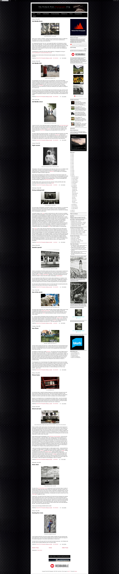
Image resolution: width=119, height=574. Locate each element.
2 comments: (55, 459)
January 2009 (74, 208)
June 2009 (73, 185)
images (63, 450)
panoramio (48, 351)
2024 (72, 156)
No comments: (56, 58)
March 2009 (74, 205)
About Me (38, 13)
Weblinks (34, 16)
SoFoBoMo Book (37, 21)
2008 (72, 210)
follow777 (69, 571)
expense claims (60, 317)
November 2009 (74, 178)
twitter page (34, 494)
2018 (72, 163)
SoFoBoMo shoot (37, 101)
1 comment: (55, 184)
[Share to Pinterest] (65, 58)
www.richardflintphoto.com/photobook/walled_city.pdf (42, 52)
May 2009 (73, 186)
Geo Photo (35, 328)
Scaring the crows (37, 513)
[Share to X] (63, 58)
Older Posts (65, 547)
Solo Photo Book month (42, 488)
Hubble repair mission (46, 310)
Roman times (42, 130)
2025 (72, 155)
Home (34, 13)
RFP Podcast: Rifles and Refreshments (77, 230)
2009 (72, 175)
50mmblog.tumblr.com (74, 355)
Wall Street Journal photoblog (54, 436)
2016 (72, 166)
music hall (39, 274)
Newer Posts (35, 547)
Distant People (73, 238)
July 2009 (73, 183)
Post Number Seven (74, 239)
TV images (54, 454)
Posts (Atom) (39, 550)
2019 (72, 162)
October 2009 (74, 179)
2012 (72, 171)
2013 (72, 170)
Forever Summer (73, 237)
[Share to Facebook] (64, 58)
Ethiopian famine (48, 451)
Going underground (38, 190)
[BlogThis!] (63, 58)
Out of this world (37, 292)
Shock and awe (36, 408)
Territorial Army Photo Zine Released (76, 222)
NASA (55, 320)
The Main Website (46, 13)
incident (35, 228)
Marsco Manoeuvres (74, 130)
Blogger (76, 571)
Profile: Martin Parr (78, 122)
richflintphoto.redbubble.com (75, 356)
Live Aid (41, 450)
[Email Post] (60, 58)
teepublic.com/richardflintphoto (75, 357)
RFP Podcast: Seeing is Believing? (76, 232)
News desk (35, 464)
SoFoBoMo (41, 85)
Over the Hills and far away (75, 240)
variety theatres (46, 274)
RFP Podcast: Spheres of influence (76, 231)
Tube (43, 213)
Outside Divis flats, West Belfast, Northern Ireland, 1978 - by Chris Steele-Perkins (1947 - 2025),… (78, 248)
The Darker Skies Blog (55, 13)
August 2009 (74, 182)
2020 (72, 160)
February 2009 (74, 207)
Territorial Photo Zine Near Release (76, 223)
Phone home (36, 375)
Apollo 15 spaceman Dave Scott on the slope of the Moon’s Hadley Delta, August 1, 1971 (79, 252)
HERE (53, 183)
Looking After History (74, 225)
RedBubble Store (64, 13)
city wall (48, 128)
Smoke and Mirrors (78, 101)
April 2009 (73, 204)
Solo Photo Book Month (63, 125)
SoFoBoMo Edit (37, 63)
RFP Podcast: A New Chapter (75, 229)
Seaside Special (59, 275)
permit (49, 226)
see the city (57, 134)
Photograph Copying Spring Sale (76, 224)
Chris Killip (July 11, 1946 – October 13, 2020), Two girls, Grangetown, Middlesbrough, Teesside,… (79, 246)
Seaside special (37, 247)
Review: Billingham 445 (78, 106)
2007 (72, 211)
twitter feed (52, 171)
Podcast (71, 13)
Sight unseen (36, 145)
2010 (72, 174)
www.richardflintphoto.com (75, 352)
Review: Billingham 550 (78, 117)
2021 (72, 159)
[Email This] (62, 58)
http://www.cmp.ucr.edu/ (49, 179)
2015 (72, 167)
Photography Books (78, 13)
